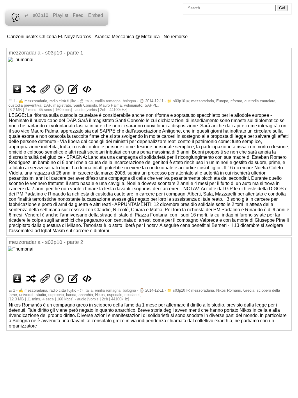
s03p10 (40, 15)
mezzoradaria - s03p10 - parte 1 (46, 53)
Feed (78, 15)
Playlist (60, 15)
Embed (95, 15)
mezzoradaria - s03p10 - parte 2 (46, 242)
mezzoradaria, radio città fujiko (50, 101)
